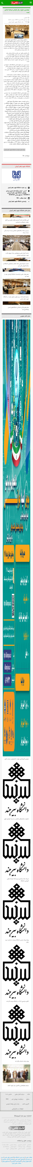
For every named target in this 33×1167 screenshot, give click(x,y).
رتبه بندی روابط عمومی (12, 1104)
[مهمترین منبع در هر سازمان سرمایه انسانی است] (16, 32)
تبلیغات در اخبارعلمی (17, 1109)
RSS (7, 1099)
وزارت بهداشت (21, 1147)
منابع (27, 1099)
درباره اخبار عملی (19, 1094)
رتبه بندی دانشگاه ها (19, 1157)
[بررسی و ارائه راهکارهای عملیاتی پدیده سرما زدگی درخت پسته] (16, 228)
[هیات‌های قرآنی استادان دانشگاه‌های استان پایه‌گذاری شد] (16, 304)
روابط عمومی (13, 1145)
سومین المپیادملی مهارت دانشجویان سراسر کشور (17, 759)
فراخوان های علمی (19, 1159)
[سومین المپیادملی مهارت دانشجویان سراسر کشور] (16, 756)
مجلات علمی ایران (16, 1163)
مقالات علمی (28, 1157)
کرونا (7, 1149)
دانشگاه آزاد (6, 1147)
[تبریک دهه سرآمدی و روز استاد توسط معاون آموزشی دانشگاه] (16, 876)
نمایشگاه (28, 1147)
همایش (29, 1145)
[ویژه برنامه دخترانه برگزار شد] (16, 1058)
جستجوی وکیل (6, 1161)
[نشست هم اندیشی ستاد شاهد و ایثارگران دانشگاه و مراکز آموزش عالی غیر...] (16, 261)
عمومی (25, 18)
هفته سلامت (5, 1145)
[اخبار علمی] (16, 2)
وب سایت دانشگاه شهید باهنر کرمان (17, 188)
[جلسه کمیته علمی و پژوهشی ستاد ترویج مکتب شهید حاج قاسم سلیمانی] (16, 250)
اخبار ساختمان (5, 1159)
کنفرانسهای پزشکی (26, 1161)
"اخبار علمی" (27, 1132)
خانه (28, 1094)
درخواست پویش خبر (17, 1099)
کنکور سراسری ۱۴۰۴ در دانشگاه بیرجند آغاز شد (17, 1001)
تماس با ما (9, 1094)
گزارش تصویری (22, 1145)
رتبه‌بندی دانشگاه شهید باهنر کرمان (17, 201)
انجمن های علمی (8, 1157)
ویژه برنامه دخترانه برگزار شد (22, 1061)
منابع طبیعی (13, 1147)
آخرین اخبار (25, 1104)
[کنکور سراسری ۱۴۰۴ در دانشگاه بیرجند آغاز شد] (16, 998)
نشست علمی (21, 1149)
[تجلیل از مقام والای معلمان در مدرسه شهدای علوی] (16, 816)
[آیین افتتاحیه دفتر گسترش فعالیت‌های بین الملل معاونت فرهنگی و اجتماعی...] (16, 217)
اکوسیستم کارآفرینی (16, 1161)
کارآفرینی (28, 1149)
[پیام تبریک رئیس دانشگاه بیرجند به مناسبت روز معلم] (16, 937)
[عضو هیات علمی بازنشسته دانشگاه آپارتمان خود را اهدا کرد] (16, 271)
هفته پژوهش (13, 1149)
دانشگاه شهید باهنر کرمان (15, 22)
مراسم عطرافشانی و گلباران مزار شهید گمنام (18, 1086)
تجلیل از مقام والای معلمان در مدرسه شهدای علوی (16, 819)
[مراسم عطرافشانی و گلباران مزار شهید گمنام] (16, 1083)
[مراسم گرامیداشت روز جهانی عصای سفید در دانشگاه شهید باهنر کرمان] (16, 294)
